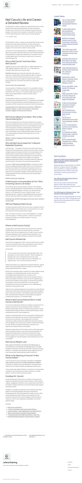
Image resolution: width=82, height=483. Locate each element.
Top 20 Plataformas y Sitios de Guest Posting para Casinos (69, 112)
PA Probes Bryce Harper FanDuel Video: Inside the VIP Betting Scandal (69, 134)
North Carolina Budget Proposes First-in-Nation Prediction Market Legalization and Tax (69, 142)
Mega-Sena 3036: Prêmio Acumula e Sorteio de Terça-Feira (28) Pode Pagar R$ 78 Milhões (70, 96)
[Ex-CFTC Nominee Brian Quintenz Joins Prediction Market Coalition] (57, 127)
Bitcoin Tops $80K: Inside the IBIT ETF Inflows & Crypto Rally (69, 88)
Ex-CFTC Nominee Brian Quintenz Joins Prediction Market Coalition (70, 127)
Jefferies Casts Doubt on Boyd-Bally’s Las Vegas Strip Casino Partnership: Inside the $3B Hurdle (69, 61)
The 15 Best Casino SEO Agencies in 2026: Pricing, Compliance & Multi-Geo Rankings (70, 52)
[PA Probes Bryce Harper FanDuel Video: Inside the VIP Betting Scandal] (57, 134)
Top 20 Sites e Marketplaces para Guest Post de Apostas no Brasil (70, 119)
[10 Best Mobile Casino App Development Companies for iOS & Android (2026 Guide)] (57, 31)
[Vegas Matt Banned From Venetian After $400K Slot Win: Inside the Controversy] (57, 70)
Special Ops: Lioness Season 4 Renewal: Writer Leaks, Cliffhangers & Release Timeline (70, 80)
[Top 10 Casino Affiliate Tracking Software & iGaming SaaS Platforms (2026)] (57, 22)
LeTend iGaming (10, 462)
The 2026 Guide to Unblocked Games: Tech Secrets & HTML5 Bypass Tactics (67, 193)
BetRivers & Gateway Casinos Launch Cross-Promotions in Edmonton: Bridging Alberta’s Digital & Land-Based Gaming (66, 42)
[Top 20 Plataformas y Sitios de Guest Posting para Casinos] (57, 112)
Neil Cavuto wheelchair (18, 178)
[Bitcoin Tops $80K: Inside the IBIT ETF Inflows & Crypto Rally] (57, 89)
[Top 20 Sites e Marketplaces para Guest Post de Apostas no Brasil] (57, 120)
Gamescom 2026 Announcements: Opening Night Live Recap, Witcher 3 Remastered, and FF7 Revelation (67, 160)
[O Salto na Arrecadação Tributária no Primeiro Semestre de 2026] (57, 105)
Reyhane (11, 36)
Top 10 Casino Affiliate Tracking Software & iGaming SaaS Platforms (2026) (69, 22)
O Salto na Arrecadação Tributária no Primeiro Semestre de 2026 (69, 105)
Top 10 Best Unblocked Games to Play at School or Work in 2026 (66, 179)
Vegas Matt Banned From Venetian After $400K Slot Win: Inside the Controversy (70, 70)
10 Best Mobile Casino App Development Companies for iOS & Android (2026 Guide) (69, 32)
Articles (15, 36)
